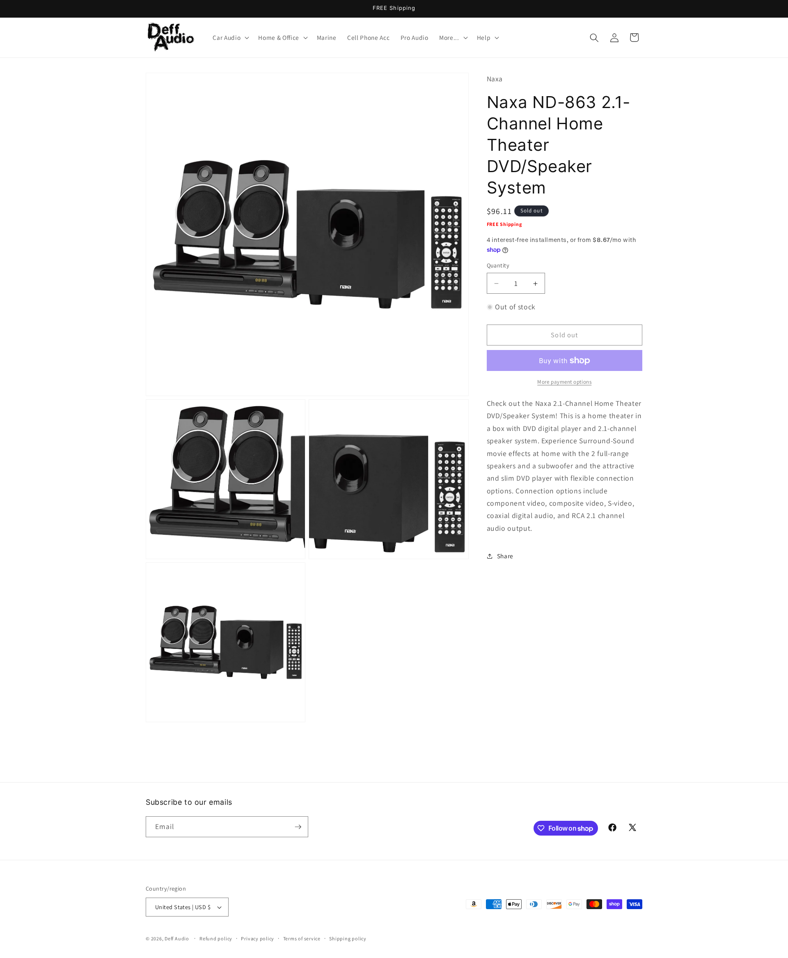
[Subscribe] (298, 827)
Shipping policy (348, 938)
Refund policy (215, 938)
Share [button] (505, 556)
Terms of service (302, 938)
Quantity (498, 265)
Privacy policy (257, 938)
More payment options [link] (564, 382)
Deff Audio (177, 938)
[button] (230, 37)
